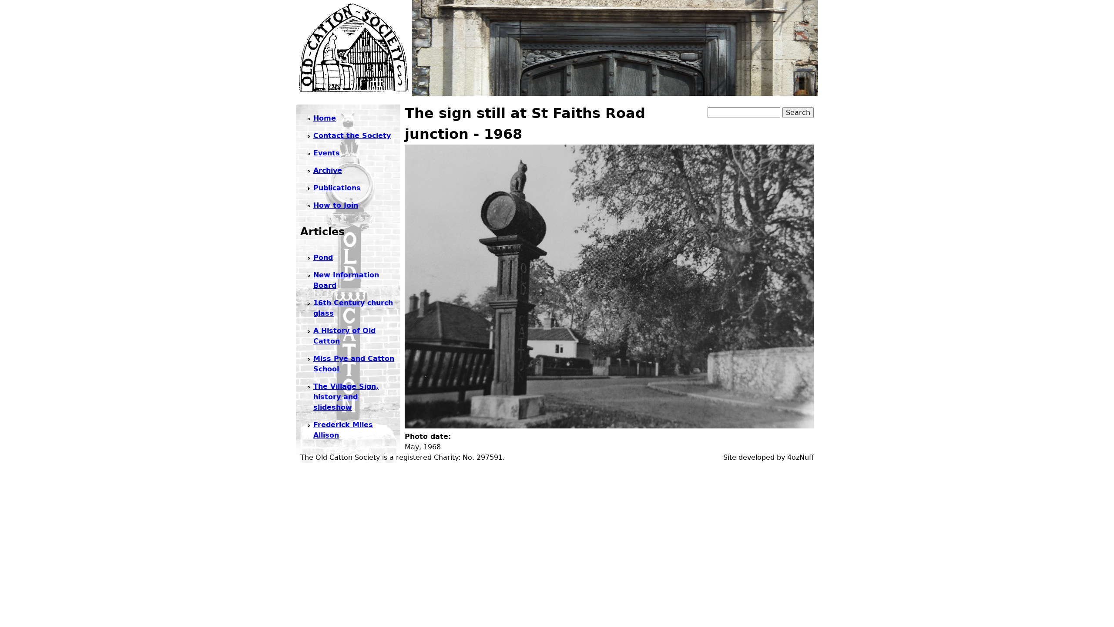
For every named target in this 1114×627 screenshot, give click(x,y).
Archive (327, 170)
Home (324, 118)
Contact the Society (352, 135)
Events (326, 153)
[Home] (354, 48)
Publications (337, 188)
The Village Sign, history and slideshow (346, 396)
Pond (323, 257)
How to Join (335, 205)
